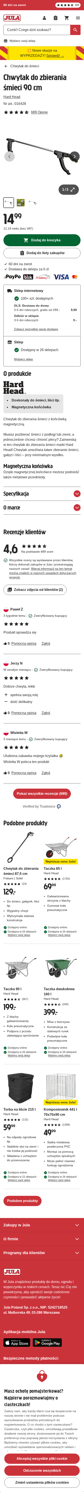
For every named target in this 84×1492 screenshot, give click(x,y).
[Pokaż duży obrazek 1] (42, 156)
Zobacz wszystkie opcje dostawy (36, 329)
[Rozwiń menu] (78, 18)
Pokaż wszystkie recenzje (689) (42, 793)
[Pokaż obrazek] (8, 203)
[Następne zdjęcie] (74, 156)
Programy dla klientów (24, 1253)
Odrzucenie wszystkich (42, 1470)
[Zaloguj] (44, 18)
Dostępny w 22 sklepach (22, 1178)
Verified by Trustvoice (39, 806)
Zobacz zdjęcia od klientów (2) (38, 590)
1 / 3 (65, 189)
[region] (42, 1428)
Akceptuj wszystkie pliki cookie (42, 1458)
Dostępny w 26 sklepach (22, 933)
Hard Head (11, 97)
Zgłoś (46, 643)
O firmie (10, 1239)
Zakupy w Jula (16, 1225)
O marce (11, 507)
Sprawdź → (55, 55)
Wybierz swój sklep (22, 40)
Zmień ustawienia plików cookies (42, 1482)
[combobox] (42, 30)
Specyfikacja (16, 493)
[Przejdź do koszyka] (67, 18)
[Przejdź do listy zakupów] (55, 18)
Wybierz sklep (23, 359)
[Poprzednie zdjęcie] (9, 156)
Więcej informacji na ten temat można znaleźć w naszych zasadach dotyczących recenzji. (42, 573)
